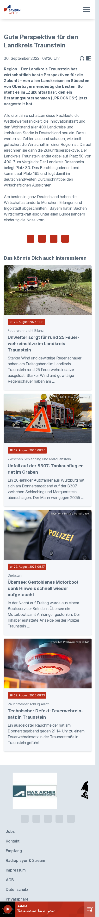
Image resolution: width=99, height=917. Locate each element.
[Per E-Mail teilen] (65, 239)
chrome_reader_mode (89, 58)
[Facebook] (48, 809)
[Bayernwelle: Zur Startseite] (42, 10)
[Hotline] (25, 809)
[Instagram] (59, 809)
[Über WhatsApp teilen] (53, 239)
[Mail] (71, 809)
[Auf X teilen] (42, 239)
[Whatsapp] (36, 809)
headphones (82, 58)
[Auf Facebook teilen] (30, 239)
